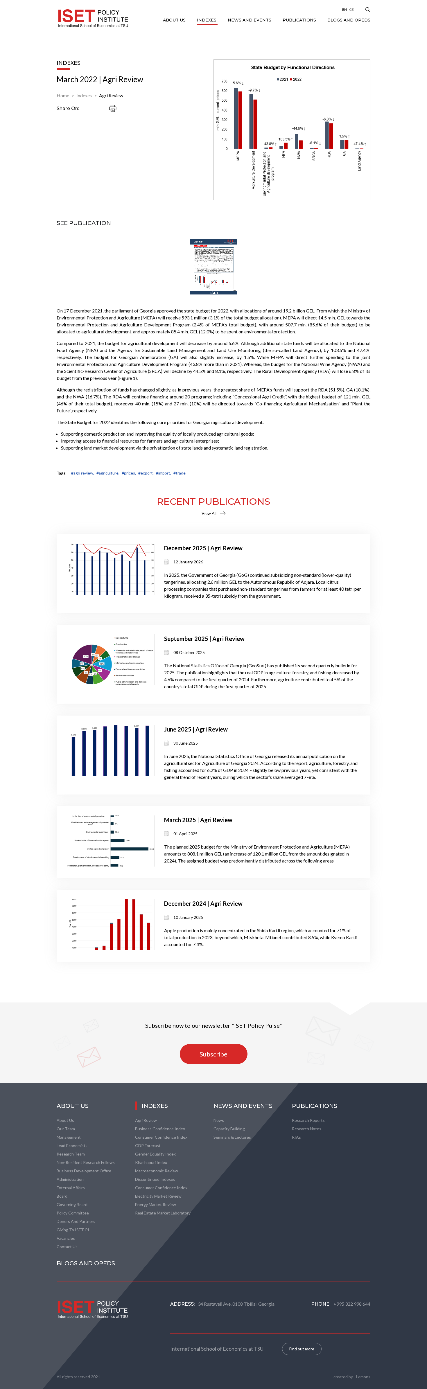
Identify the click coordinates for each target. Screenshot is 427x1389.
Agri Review (111, 95)
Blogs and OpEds (348, 20)
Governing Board (72, 1204)
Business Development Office (84, 1170)
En (344, 9)
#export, (146, 472)
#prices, (129, 472)
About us (65, 1120)
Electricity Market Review (158, 1196)
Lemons (363, 1376)
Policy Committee (73, 1212)
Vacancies (66, 1238)
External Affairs (71, 1187)
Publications (300, 20)
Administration (70, 1179)
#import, (163, 472)
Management (69, 1137)
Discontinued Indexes (155, 1179)
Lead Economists (72, 1145)
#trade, (179, 472)
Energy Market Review (155, 1204)
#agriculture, (107, 472)
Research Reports (308, 1120)
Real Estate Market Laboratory (163, 1212)
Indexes (207, 20)
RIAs (296, 1137)
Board (62, 1196)
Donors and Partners (76, 1221)
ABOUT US (175, 20)
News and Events (250, 20)
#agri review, (82, 472)
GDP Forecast (148, 1145)
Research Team (71, 1153)
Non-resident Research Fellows (86, 1162)
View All (209, 513)
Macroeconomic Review (156, 1170)
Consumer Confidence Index (161, 1137)
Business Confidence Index (160, 1128)
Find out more (301, 1348)
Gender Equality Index (155, 1153)
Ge (351, 9)
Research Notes (306, 1128)
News (219, 1120)
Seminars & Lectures (232, 1137)
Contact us (67, 1246)
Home (63, 95)
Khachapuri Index (151, 1162)
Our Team (66, 1128)
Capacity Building (229, 1128)
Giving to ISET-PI (73, 1229)
